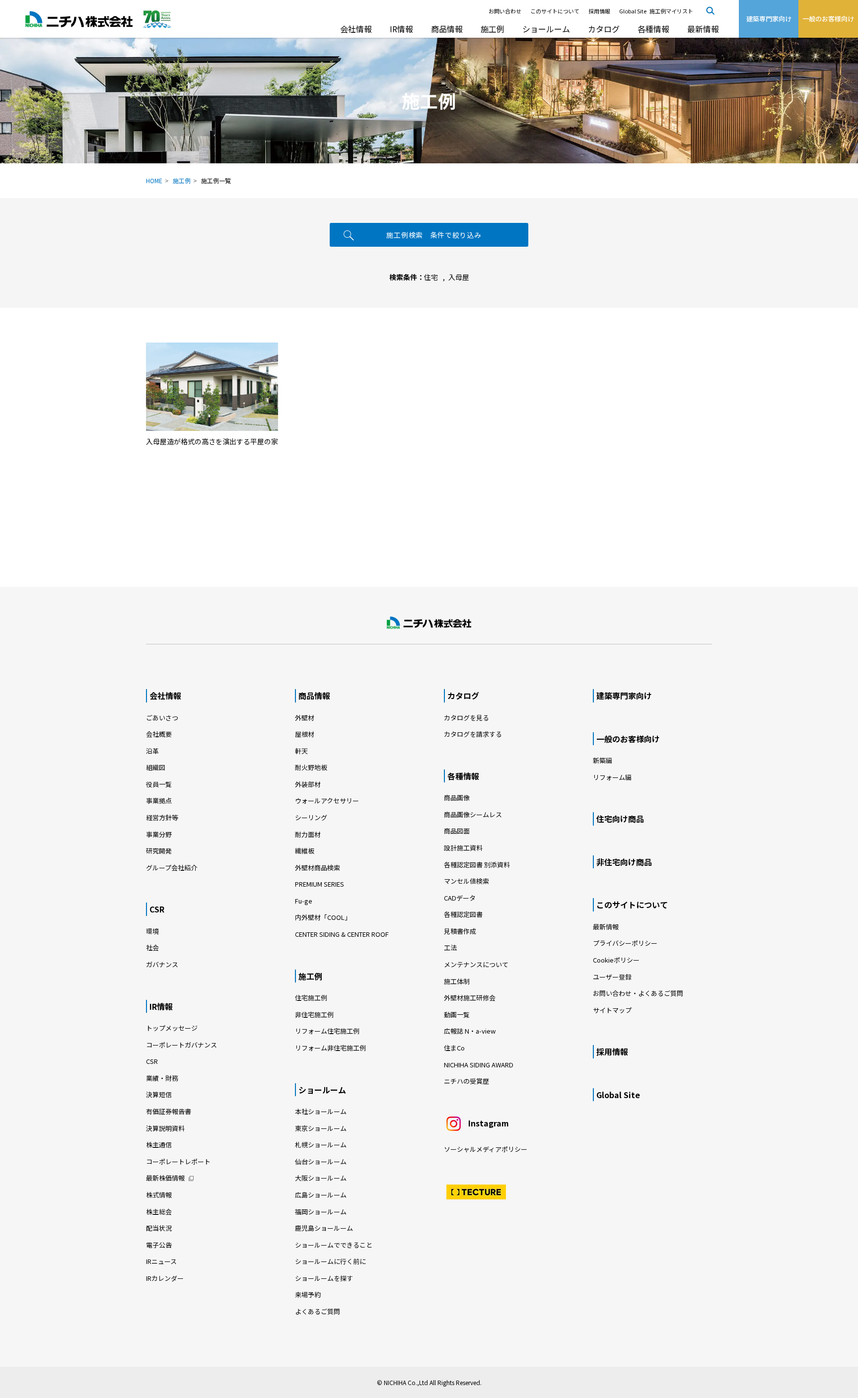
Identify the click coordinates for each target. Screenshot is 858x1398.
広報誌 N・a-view (470, 1031)
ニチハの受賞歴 (466, 1081)
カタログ (604, 29)
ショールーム (546, 29)
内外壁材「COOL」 (323, 917)
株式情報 (159, 1194)
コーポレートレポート (178, 1161)
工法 (450, 947)
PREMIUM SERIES (319, 884)
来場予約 (308, 1294)
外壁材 (304, 717)
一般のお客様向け (628, 739)
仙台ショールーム (321, 1161)
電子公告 (159, 1245)
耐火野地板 (311, 767)
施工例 (492, 29)
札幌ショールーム (321, 1144)
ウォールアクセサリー (327, 800)
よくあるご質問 (317, 1311)
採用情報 (599, 11)
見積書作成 (460, 931)
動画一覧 (460, 1014)
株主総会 (159, 1211)
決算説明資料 (165, 1128)
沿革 (152, 751)
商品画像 (457, 797)
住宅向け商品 (620, 819)
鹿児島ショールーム (324, 1228)
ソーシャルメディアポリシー (485, 1149)
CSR (156, 909)
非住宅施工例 (314, 1014)
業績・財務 (162, 1078)
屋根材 (304, 734)
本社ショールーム (321, 1111)
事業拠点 (159, 800)
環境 (152, 931)
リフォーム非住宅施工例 (330, 1047)
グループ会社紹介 (171, 867)
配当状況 (159, 1228)
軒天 (301, 751)
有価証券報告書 (168, 1111)
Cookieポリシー (616, 960)
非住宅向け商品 (624, 862)
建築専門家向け (624, 695)
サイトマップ (612, 1010)
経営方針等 (162, 817)
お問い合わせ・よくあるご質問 (638, 993)
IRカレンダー (165, 1278)
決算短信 (159, 1094)
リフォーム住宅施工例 (327, 1031)
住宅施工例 (311, 997)
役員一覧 (159, 784)
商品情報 (447, 29)
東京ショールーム (321, 1128)
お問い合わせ (505, 11)
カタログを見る (466, 717)
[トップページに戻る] (429, 623)
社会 (152, 947)
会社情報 (356, 29)
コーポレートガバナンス (181, 1044)
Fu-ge (303, 901)
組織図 (155, 767)
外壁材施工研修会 (470, 997)
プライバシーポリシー (625, 943)
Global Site (632, 11)
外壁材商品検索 (317, 867)
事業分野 (159, 834)
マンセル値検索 (466, 881)
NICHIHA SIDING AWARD (478, 1064)
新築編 (602, 760)
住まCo (454, 1047)
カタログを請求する (473, 734)
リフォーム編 (612, 777)
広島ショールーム (321, 1194)
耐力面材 (308, 834)
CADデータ (460, 898)
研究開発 (159, 850)
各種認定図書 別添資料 (477, 864)
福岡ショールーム (321, 1211)
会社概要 (159, 734)
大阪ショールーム (321, 1178)
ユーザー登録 (612, 976)
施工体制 (457, 981)
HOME (154, 180)
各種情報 (653, 29)
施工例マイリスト (671, 11)
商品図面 (457, 831)
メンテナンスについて (476, 964)
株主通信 (159, 1144)
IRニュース (161, 1261)
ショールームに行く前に (330, 1261)
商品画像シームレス (473, 814)
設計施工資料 (463, 847)
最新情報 (703, 29)
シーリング (311, 817)
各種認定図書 (463, 914)
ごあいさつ (162, 717)
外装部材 (308, 784)
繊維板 (304, 850)
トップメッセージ (172, 1028)
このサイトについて (554, 11)
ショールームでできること (333, 1245)
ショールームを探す (324, 1278)
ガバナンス (162, 964)
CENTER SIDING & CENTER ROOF (342, 934)
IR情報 (401, 29)
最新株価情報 (165, 1178)
